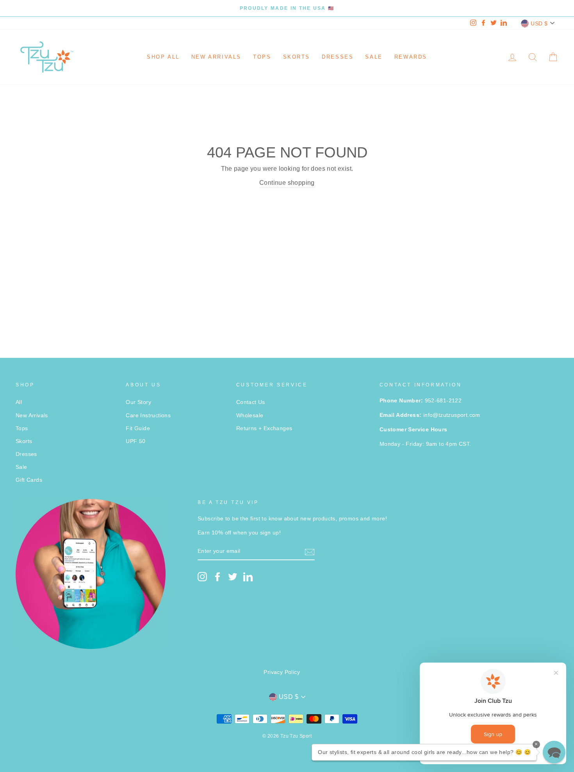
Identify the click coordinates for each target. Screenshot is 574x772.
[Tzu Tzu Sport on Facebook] (217, 576)
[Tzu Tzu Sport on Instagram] (202, 576)
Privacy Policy (282, 672)
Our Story (138, 402)
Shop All (163, 57)
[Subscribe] (310, 552)
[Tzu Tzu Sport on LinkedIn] (248, 576)
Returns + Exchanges (264, 428)
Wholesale (250, 415)
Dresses (337, 57)
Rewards (410, 57)
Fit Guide (138, 428)
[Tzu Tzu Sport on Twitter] (232, 576)
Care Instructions (148, 415)
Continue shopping (287, 182)
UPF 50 (135, 441)
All (19, 402)
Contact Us (250, 402)
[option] (287, 8)
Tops (262, 57)
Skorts (296, 57)
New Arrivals (216, 57)
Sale (373, 57)
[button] (554, 752)
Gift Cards (29, 480)
